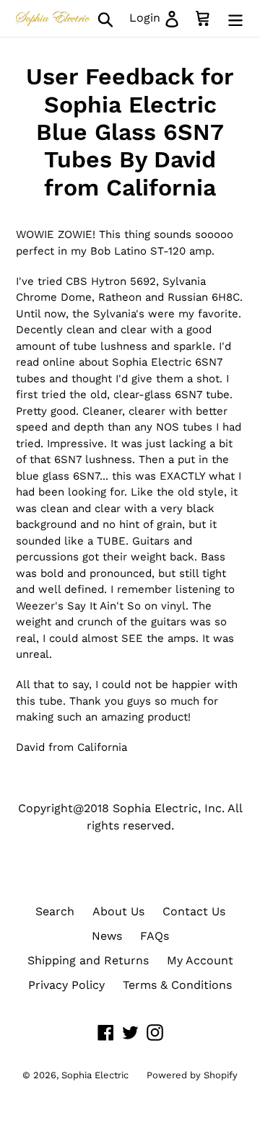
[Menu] (235, 18)
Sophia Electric (95, 1075)
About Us (118, 911)
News (107, 936)
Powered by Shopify (192, 1075)
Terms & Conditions (177, 985)
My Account (200, 960)
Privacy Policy (66, 985)
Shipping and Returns (88, 960)
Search (54, 911)
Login (158, 17)
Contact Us (193, 911)
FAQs (154, 936)
